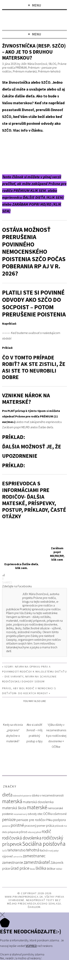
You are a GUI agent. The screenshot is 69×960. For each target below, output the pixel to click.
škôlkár (59, 869)
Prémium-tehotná (49, 71)
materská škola (14, 807)
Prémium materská (25, 71)
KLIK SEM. (38, 190)
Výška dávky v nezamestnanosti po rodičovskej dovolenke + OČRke (56, 735)
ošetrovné (60, 814)
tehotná (32, 850)
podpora (59, 820)
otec (40, 814)
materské (37, 807)
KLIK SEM (55, 197)
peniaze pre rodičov (31, 819)
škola (32, 868)
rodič (46, 831)
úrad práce (20, 868)
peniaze (9, 819)
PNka (49, 820)
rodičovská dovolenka (21, 838)
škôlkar (51, 868)
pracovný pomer (35, 826)
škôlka (40, 868)
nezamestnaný (20, 814)
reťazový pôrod (34, 832)
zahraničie (17, 856)
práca (50, 825)
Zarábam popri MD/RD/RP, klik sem (57, 553)
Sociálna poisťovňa (43, 843)
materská (12, 801)
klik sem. (21, 568)
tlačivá (44, 850)
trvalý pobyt (53, 850)
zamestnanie (12, 862)
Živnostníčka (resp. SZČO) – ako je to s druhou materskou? (34, 52)
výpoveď (7, 856)
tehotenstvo (16, 850)
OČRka (48, 814)
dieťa (7, 795)
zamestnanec (34, 855)
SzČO (4, 850)
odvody (32, 814)
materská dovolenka (38, 802)
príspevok (13, 832)
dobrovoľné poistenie (22, 795)
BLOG (52, 64)
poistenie (6, 826)
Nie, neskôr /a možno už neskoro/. (21, 958)
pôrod (23, 832)
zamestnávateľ (37, 862)
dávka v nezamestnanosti (48, 795)
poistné (17, 825)
